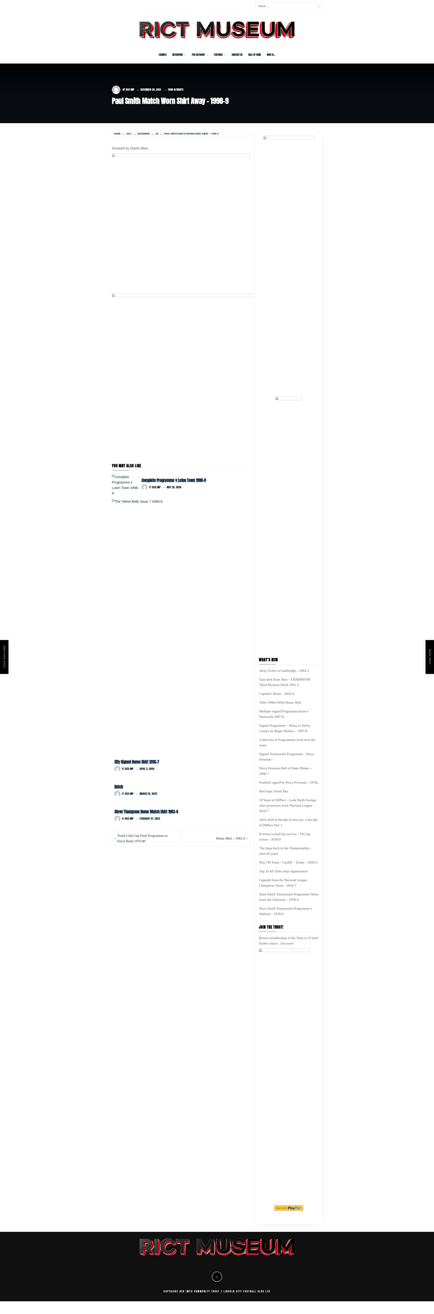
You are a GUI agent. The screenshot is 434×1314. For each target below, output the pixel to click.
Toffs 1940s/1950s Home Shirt (280, 702)
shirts (179, 89)
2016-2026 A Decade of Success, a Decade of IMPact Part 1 (288, 822)
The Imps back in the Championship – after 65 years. (285, 850)
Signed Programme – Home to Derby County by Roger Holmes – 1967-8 (284, 728)
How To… (271, 55)
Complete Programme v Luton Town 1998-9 (174, 480)
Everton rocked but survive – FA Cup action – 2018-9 (284, 836)
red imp (130, 89)
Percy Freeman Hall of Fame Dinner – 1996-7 (285, 770)
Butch (118, 787)
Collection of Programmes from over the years (287, 742)
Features (218, 55)
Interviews (177, 55)
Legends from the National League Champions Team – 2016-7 (283, 882)
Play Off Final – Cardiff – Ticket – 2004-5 (288, 862)
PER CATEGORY (198, 55)
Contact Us (237, 55)
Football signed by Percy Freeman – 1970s (288, 782)
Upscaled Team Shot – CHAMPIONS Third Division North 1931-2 (285, 682)
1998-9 (171, 89)
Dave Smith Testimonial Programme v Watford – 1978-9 (285, 911)
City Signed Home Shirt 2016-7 (136, 762)
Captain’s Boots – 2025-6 (276, 693)
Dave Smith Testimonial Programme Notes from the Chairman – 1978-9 (289, 896)
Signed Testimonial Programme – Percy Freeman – (286, 756)
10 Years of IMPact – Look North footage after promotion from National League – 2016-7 (287, 805)
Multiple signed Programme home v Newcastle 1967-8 (284, 713)
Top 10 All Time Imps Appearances (283, 871)
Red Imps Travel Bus (273, 791)
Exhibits (162, 55)
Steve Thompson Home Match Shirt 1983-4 (146, 812)
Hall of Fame (254, 55)
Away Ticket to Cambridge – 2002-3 (284, 670)
